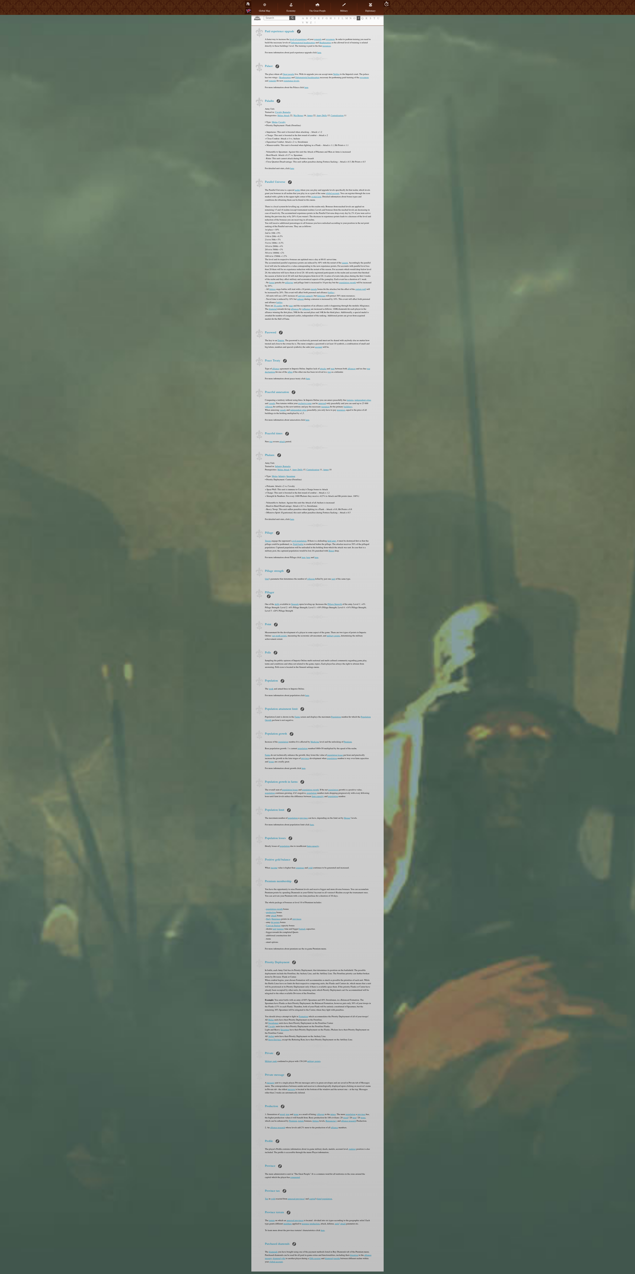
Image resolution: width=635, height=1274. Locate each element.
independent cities (363, 399)
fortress (272, 289)
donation (354, 1255)
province (305, 758)
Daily (268, 918)
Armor (310, 115)
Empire (281, 340)
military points (333, 635)
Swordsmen (273, 1022)
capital (312, 1198)
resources (326, 45)
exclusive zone (305, 403)
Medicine (315, 741)
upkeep (300, 298)
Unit (267, 578)
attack (282, 441)
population (283, 741)
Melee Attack (283, 115)
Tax (266, 1198)
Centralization (337, 115)
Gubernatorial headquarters (303, 42)
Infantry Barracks (283, 466)
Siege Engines (274, 1039)
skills (277, 604)
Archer (271, 1036)
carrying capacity (305, 295)
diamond (273, 308)
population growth (347, 282)
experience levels (291, 80)
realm (297, 189)
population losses (335, 754)
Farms (297, 716)
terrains (350, 399)
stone (296, 1114)
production (271, 912)
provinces (297, 918)
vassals (272, 403)
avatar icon (316, 196)
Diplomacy (370, 10)
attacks (323, 368)
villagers (269, 406)
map (291, 305)
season (345, 262)
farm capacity (318, 796)
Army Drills (322, 115)
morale (314, 289)
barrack (302, 928)
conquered (295, 1177)
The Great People (317, 10)
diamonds (273, 1251)
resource (305, 1223)
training (280, 928)
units (337, 1223)
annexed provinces (296, 1198)
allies (290, 371)
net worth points (279, 635)
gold (310, 867)
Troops (268, 540)
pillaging (289, 282)
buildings (348, 406)
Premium (348, 741)
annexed (322, 403)
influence (306, 308)
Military (344, 10)
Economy (291, 10)
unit (333, 578)
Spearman (290, 476)
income (274, 867)
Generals (295, 604)
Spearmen (284, 1029)
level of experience (298, 39)
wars (333, 368)
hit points (275, 922)
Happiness (276, 918)
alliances (295, 308)
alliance (275, 368)
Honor (331, 550)
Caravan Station (273, 925)
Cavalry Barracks (283, 112)
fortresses (321, 295)
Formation (303, 1016)
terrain (301, 1120)
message (270, 1082)
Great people (288, 74)
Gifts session (315, 1258)
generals (317, 39)
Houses (347, 817)
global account (332, 193)
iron (287, 1114)
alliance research (348, 1120)
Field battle (298, 544)
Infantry (281, 476)
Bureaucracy (331, 1120)
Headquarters (325, 42)
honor (272, 282)
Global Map (264, 10)
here (319, 52)
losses (271, 761)
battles (331, 292)
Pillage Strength (335, 604)
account (318, 346)
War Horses (298, 115)
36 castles (278, 305)
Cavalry (282, 121)
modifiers (287, 1223)
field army (331, 540)
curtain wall (360, 289)
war (329, 371)
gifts (283, 1258)
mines (333, 1114)
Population (336, 716)
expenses (300, 867)
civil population (299, 540)
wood (282, 1114)
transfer (336, 1258)
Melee (274, 121)
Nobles (336, 74)
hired (319, 1198)
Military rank (271, 1061)
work (271, 688)
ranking (352, 1148)
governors (330, 39)
